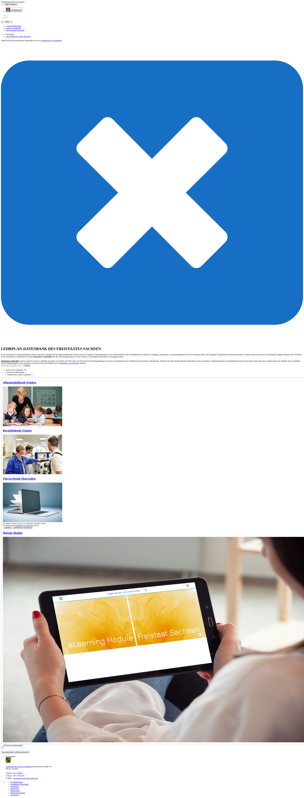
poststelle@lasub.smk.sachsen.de (25, 778)
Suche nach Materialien (15, 372)
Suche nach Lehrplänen (14, 370)
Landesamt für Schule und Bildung (19, 767)
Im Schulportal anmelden (15, 30)
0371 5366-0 (18, 773)
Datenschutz (15, 791)
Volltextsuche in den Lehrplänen (19, 375)
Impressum (14, 789)
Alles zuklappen (25, 36)
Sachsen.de (14, 795)
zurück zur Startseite (13, 28)
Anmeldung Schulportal (19, 784)
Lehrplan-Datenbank (13, 26)
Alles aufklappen (12, 36)
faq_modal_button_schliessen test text (15, 752)
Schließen (7, 528)
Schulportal (14, 786)
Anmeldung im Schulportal (51, 41)
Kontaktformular (16, 782)
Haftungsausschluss (17, 793)
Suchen (27, 365)
